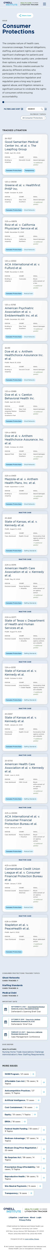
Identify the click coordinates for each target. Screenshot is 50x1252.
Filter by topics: (38, 114)
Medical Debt (28, 293)
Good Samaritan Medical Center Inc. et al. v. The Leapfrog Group (21, 145)
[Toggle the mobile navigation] (43, 3)
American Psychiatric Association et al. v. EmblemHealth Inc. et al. (21, 312)
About (32, 1217)
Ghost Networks (29, 210)
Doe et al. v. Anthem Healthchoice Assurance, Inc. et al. (24, 439)
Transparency (29, 170)
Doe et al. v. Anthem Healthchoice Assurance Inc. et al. (24, 355)
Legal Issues (23, 1217)
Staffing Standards (30, 550)
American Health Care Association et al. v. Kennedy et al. (24, 572)
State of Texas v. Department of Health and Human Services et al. (25, 624)
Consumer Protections (14, 170)
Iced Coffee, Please (32, 1239)
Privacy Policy (25, 1220)
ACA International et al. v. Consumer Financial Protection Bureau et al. (22, 820)
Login (38, 1217)
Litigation (13, 1217)
